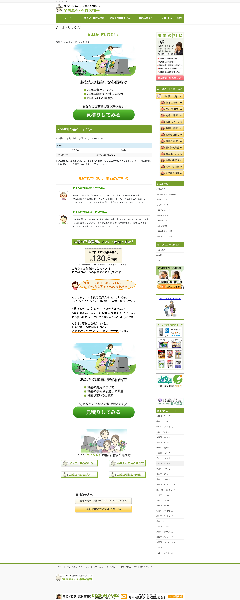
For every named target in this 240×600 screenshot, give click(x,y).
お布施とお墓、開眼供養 (166, 194)
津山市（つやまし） (164, 474)
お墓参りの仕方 (162, 215)
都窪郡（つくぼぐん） (165, 547)
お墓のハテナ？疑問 (164, 236)
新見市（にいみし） (164, 469)
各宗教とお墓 (161, 200)
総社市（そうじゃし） (165, 516)
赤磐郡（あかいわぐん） (166, 542)
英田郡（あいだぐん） (165, 532)
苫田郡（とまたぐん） (165, 526)
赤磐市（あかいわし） (165, 537)
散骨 (158, 260)
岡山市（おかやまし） (165, 458)
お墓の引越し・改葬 (164, 231)
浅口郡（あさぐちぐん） (166, 484)
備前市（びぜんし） (164, 432)
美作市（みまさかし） (165, 521)
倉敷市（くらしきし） (165, 427)
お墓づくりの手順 (163, 210)
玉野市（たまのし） (164, 495)
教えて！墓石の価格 (74, 567)
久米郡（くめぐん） (164, 416)
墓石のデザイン (162, 205)
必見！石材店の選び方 (94, 567)
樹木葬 (159, 255)
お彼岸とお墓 (161, 221)
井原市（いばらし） (164, 421)
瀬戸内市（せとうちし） (166, 490)
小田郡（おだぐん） (164, 453)
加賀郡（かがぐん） (164, 437)
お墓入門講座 (161, 226)
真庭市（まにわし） (164, 500)
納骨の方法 (160, 189)
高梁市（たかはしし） (165, 553)
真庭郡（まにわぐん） (165, 505)
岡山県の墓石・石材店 (168, 411)
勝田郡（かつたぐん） (165, 442)
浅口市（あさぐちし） (165, 479)
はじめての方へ (146, 567)
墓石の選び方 (112, 567)
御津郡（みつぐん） (164, 463)
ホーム (60, 567)
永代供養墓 (160, 250)
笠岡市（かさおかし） (165, 511)
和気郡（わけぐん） (164, 448)
